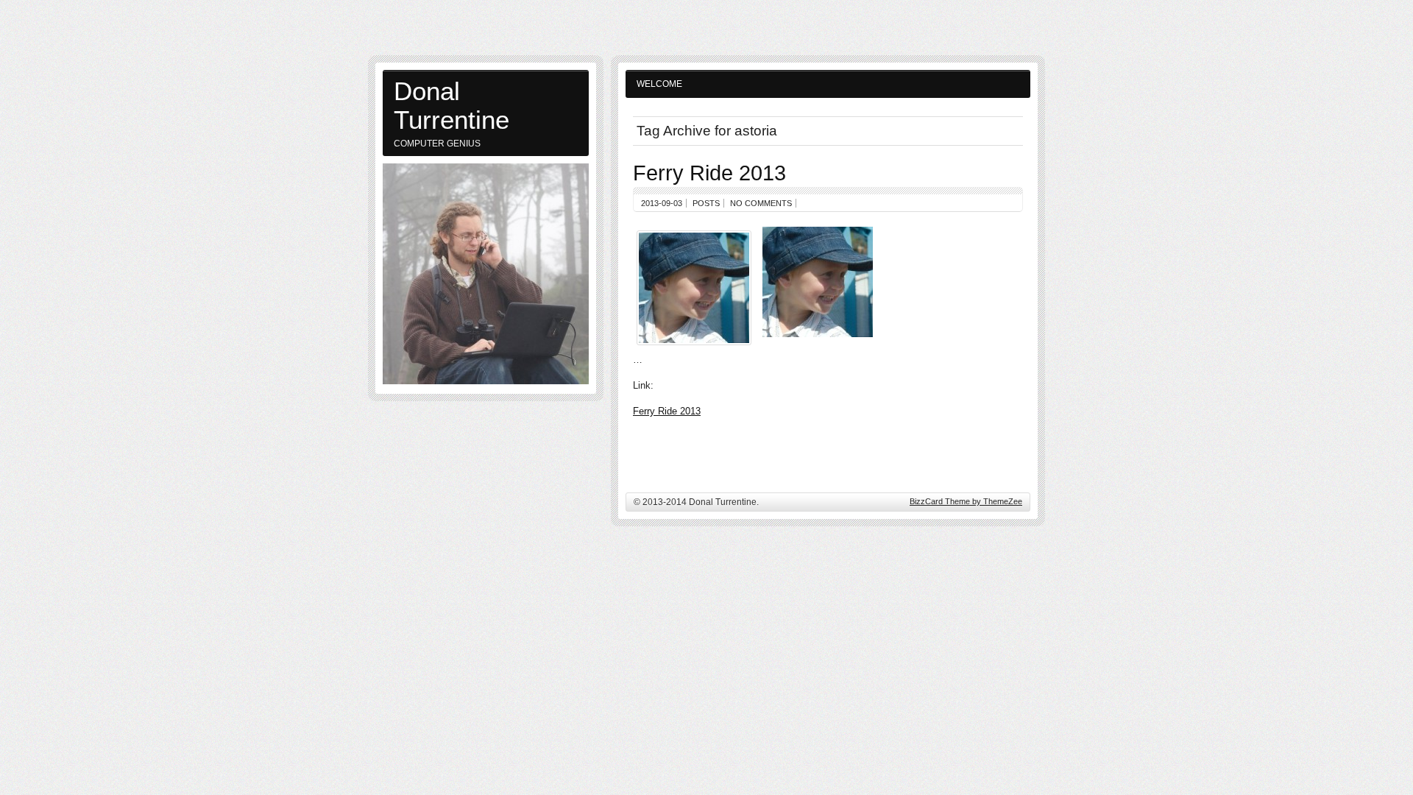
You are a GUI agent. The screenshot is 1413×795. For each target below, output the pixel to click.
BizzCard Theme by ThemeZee (966, 501)
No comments (761, 203)
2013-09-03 (661, 203)
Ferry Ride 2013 (709, 172)
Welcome (659, 84)
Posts (706, 203)
